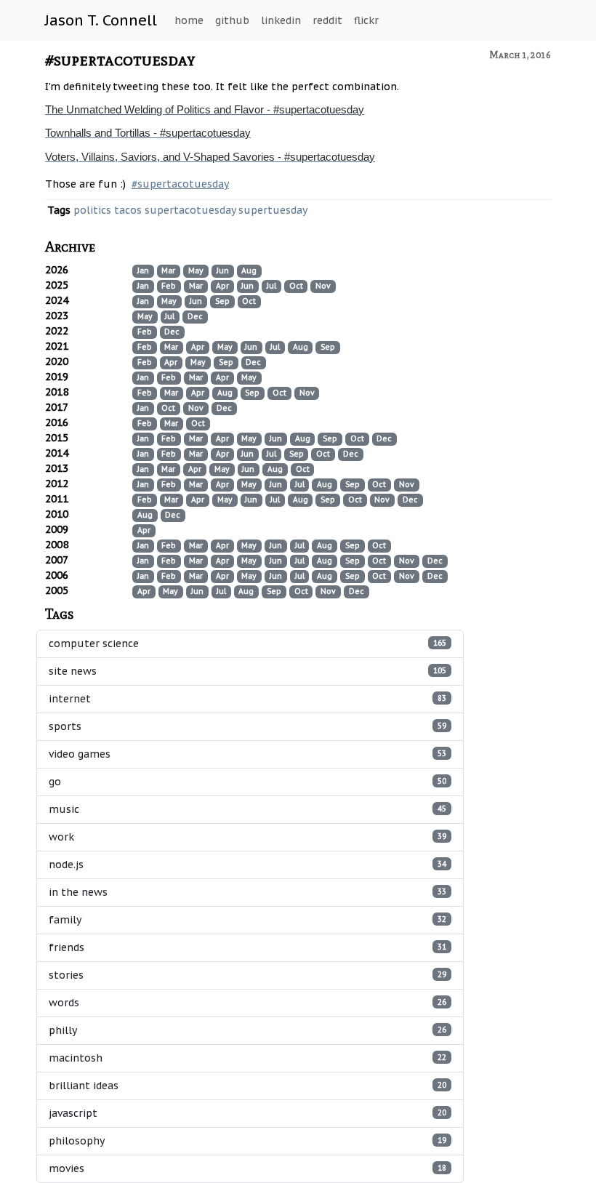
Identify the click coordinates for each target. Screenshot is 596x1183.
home (189, 20)
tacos (128, 210)
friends (247, 947)
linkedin (281, 20)
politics (92, 210)
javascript (247, 1113)
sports (247, 726)
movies (247, 1168)
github (232, 20)
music (247, 809)
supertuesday (272, 210)
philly (247, 1030)
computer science (247, 643)
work (247, 836)
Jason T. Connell (101, 20)
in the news (247, 892)
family (247, 919)
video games (247, 754)
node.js (247, 864)
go (247, 781)
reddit (327, 20)
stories (247, 975)
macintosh (247, 1057)
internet (247, 698)
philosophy (247, 1140)
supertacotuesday (190, 210)
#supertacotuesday (120, 59)
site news (247, 671)
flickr (366, 20)
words (247, 1002)
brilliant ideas (247, 1085)
